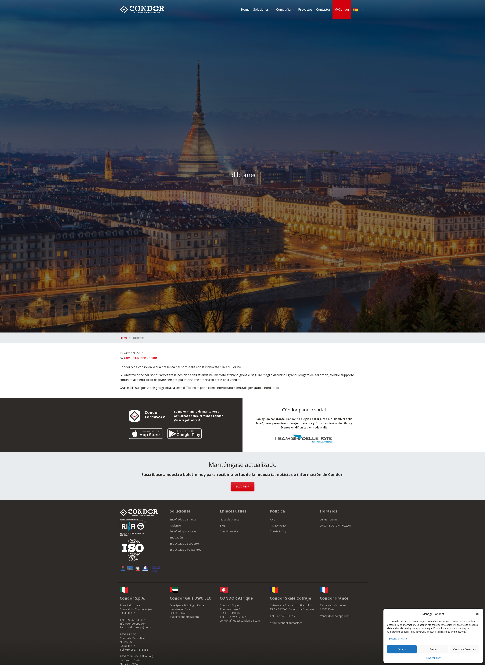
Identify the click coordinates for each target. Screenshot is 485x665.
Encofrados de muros (183, 519)
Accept (401, 649)
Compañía (283, 9)
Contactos (323, 9)
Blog (223, 525)
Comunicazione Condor (140, 358)
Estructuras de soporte (184, 543)
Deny (433, 649)
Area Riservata (229, 531)
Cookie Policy (278, 531)
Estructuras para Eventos (185, 549)
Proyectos (305, 9)
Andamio (175, 525)
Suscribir (242, 486)
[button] (477, 614)
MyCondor (341, 9)
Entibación (176, 537)
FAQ (272, 519)
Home (245, 9)
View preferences (464, 649)
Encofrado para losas (183, 531)
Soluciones (261, 9)
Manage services (398, 639)
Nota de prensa (229, 519)
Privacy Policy (433, 657)
